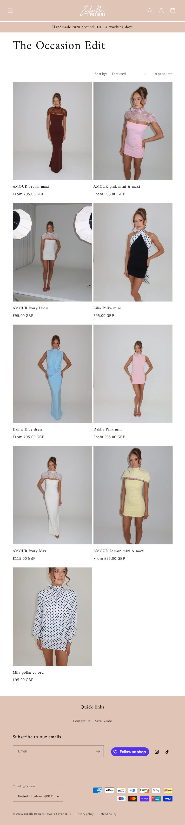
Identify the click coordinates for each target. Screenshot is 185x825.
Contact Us (81, 721)
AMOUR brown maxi (31, 186)
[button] (10, 10)
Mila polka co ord (28, 672)
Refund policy (108, 814)
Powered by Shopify (58, 813)
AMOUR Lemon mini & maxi (118, 551)
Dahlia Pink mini (108, 429)
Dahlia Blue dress (28, 429)
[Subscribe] (97, 751)
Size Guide (103, 721)
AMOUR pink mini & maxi (116, 186)
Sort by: (101, 73)
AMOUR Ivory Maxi (30, 551)
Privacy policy (85, 814)
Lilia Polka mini (107, 308)
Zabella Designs (34, 813)
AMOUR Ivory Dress (31, 308)
